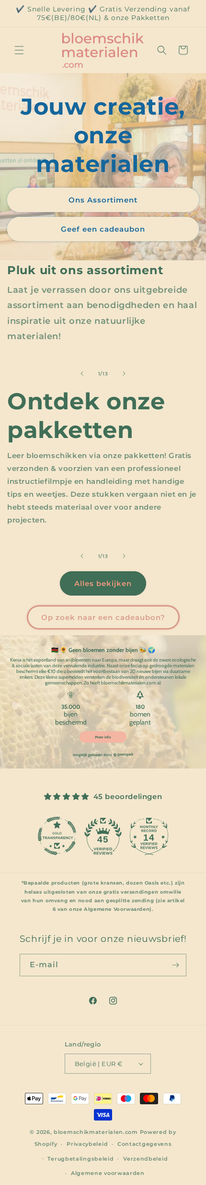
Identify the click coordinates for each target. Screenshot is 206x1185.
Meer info (103, 737)
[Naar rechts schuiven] (124, 373)
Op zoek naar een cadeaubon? (103, 617)
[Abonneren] (175, 965)
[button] (19, 50)
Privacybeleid (87, 1144)
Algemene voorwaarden (108, 1173)
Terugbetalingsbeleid (80, 1158)
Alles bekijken (103, 583)
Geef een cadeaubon (103, 228)
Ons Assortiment (103, 199)
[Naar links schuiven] (81, 373)
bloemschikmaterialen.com (96, 1132)
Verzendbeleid (145, 1158)
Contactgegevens (144, 1144)
